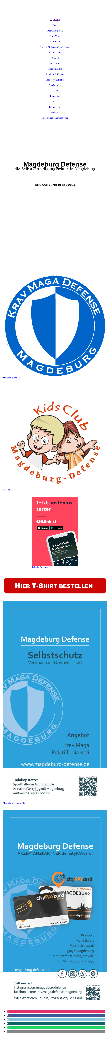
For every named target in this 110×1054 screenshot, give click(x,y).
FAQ (55, 101)
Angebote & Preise (55, 80)
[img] (55, 8)
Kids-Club (55, 41)
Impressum (55, 96)
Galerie (55, 90)
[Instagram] (8, 1011)
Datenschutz (55, 112)
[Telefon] (7, 1031)
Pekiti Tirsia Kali (55, 31)
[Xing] (7, 1023)
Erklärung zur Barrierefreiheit (55, 118)
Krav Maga (55, 36)
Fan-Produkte (55, 85)
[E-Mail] (8, 1019)
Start (55, 25)
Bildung (55, 58)
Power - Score (55, 52)
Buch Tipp (55, 63)
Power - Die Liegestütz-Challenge (55, 47)
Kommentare (55, 107)
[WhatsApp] (8, 1027)
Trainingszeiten (55, 69)
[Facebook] (7, 1015)
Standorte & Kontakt (55, 74)
